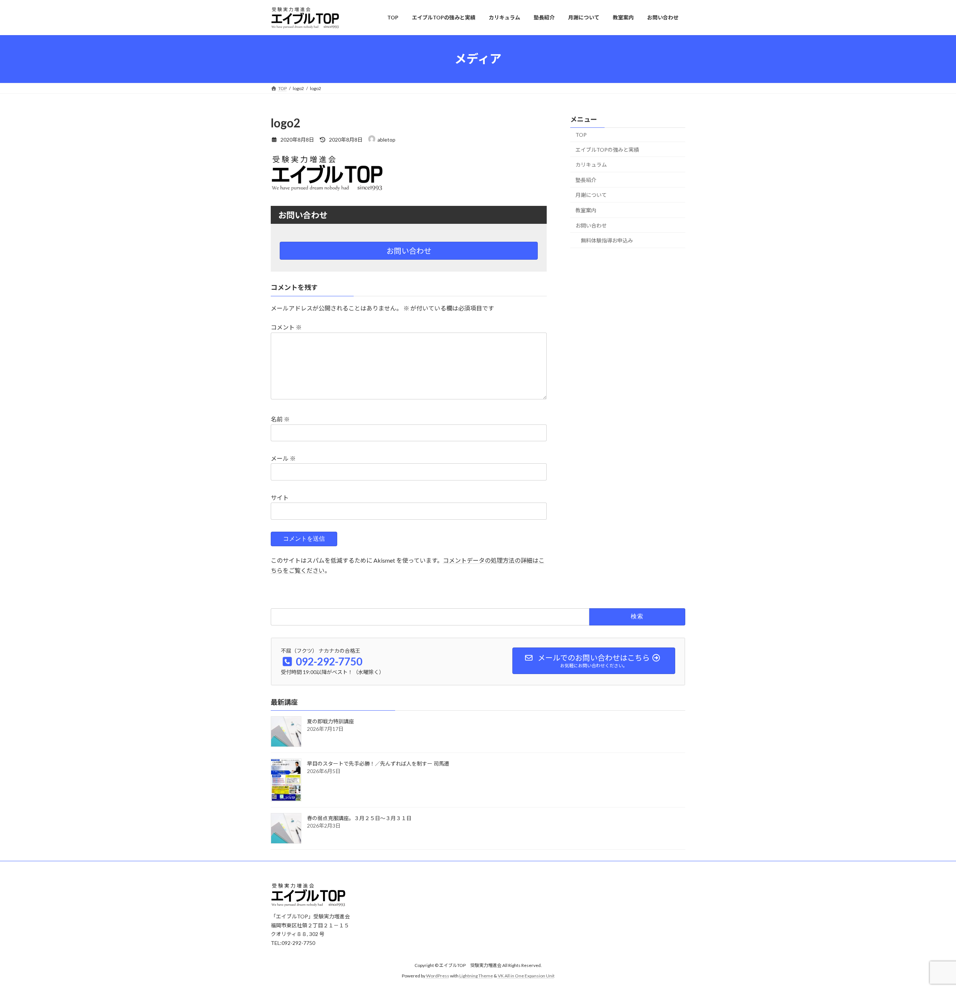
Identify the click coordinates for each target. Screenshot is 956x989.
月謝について (591, 195)
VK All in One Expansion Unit (526, 976)
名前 (280, 419)
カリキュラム (591, 164)
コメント (286, 327)
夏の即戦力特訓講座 (330, 721)
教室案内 (585, 210)
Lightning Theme (476, 976)
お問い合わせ (409, 250)
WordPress (437, 976)
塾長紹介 (585, 179)
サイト (280, 497)
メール (283, 458)
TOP (581, 135)
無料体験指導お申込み (607, 240)
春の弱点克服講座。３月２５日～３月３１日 (359, 818)
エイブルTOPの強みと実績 (607, 149)
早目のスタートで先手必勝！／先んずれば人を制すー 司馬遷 (378, 763)
